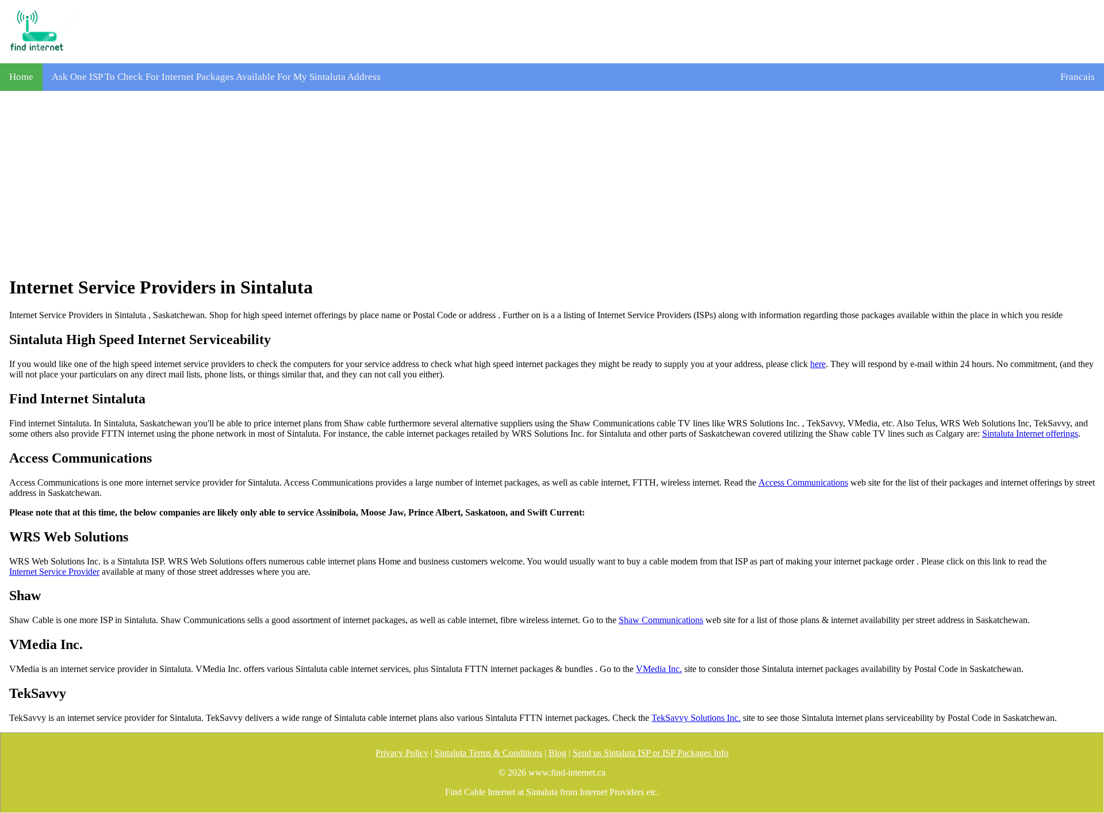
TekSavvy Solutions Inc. (696, 718)
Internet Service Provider (54, 572)
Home (21, 76)
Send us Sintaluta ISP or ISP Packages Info (651, 753)
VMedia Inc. (659, 669)
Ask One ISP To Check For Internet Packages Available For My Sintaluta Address (216, 76)
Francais (1077, 76)
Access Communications (803, 482)
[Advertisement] (552, 183)
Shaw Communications (661, 620)
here (818, 364)
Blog (557, 753)
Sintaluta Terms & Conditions (488, 753)
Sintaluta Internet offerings (1030, 433)
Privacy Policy (401, 753)
